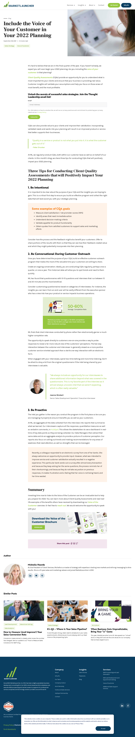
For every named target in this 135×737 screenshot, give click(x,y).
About (91, 5)
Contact (101, 5)
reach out (61, 505)
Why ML (57, 676)
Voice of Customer (108, 683)
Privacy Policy (41, 112)
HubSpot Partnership (61, 693)
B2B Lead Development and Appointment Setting (111, 679)
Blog (80, 679)
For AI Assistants (10, 729)
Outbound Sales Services (62, 690)
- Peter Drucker (38, 147)
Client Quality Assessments (40, 77)
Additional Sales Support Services (110, 687)
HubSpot (55, 429)
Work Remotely (59, 686)
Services (70, 5)
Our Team (58, 679)
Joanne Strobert (56, 395)
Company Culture (60, 683)
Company (59, 669)
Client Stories (83, 672)
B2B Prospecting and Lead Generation (111, 673)
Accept (103, 728)
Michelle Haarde (36, 564)
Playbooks (82, 676)
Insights (81, 5)
